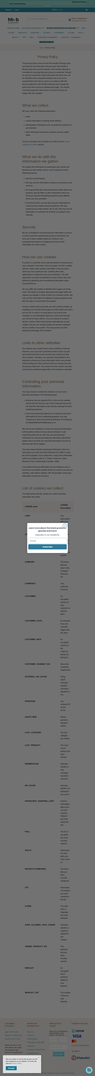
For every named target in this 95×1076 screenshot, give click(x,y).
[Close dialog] (65, 526)
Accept (11, 1068)
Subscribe (47, 547)
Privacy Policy (16, 1063)
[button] (89, 1070)
